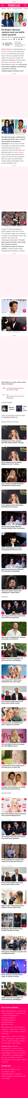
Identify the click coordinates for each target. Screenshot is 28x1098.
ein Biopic (13, 62)
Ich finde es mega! (12, 390)
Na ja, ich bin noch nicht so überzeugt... (15, 397)
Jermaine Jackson (18, 152)
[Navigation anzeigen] (2, 5)
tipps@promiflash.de (10, 417)
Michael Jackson (6, 51)
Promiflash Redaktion (18, 37)
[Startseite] (14, 5)
